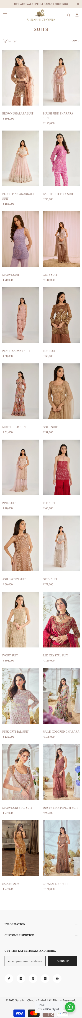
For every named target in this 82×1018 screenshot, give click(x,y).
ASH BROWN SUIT (14, 579)
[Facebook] (9, 978)
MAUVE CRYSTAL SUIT (17, 807)
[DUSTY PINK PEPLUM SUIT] (61, 772)
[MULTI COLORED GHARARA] (61, 696)
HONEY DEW (10, 883)
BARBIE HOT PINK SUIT (58, 194)
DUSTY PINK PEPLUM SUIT (60, 807)
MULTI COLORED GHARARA (61, 731)
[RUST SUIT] (61, 315)
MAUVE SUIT (10, 274)
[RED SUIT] (61, 467)
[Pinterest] (33, 978)
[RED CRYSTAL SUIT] (61, 619)
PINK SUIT (9, 503)
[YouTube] (57, 978)
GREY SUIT (50, 274)
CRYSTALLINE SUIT (55, 884)
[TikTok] (45, 978)
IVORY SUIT (10, 655)
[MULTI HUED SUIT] (20, 391)
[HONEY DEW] (20, 848)
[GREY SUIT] (61, 239)
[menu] (5, 15)
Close (78, 4)
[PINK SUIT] (20, 467)
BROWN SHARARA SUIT (17, 113)
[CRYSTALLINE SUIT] (61, 848)
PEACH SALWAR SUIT (16, 351)
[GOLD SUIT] (61, 391)
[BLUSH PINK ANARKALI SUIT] (20, 158)
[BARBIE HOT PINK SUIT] (61, 158)
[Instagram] (21, 978)
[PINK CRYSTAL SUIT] (20, 696)
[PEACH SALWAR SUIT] (20, 315)
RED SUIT (49, 503)
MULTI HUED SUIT (14, 427)
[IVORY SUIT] (20, 619)
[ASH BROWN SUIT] (20, 543)
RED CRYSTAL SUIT (55, 655)
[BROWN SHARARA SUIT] (20, 78)
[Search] (69, 15)
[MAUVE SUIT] (20, 239)
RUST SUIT (50, 351)
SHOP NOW (61, 4)
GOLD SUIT (50, 427)
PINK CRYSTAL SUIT (15, 731)
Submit (63, 961)
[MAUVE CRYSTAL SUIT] (20, 772)
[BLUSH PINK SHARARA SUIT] (61, 78)
